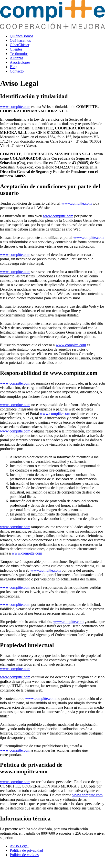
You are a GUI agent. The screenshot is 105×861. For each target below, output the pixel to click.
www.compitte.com (15, 107)
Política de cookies (24, 855)
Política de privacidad (26, 850)
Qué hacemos (20, 40)
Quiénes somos (21, 36)
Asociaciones (20, 62)
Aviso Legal (19, 846)
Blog (13, 67)
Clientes (16, 49)
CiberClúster (19, 45)
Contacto (17, 71)
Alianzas (16, 58)
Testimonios (19, 54)
